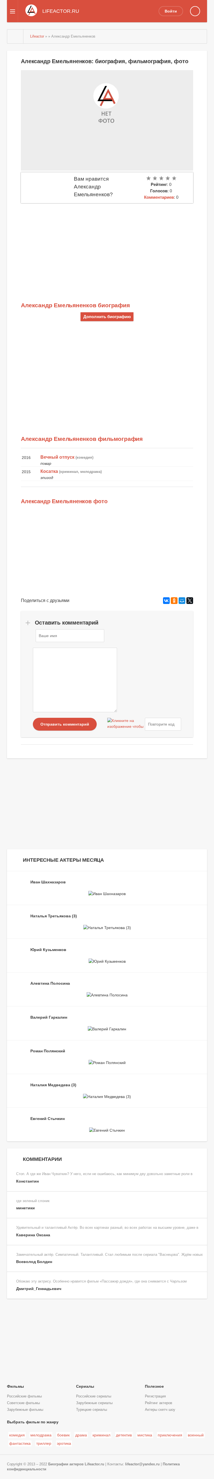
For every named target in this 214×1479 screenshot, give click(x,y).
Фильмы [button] (15, 1386)
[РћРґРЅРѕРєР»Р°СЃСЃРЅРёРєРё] (174, 600)
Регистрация (155, 1396)
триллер (43, 1443)
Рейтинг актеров (158, 1403)
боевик (63, 1435)
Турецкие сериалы (91, 1410)
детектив (124, 1435)
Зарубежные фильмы (25, 1410)
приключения (170, 1435)
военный (196, 1435)
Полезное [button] (154, 1386)
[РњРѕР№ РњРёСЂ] (182, 600)
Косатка (49, 471)
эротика (64, 1443)
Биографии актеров (66, 1464)
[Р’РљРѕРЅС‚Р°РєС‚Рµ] (166, 600)
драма (81, 1435)
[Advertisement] (107, 245)
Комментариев (159, 197)
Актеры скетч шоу (160, 1410)
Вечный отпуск (57, 457)
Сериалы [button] (85, 1386)
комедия (17, 1435)
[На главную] (15, 36)
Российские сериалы (93, 1396)
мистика (144, 1435)
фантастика (20, 1443)
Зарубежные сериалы (94, 1403)
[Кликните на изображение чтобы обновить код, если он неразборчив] (125, 724)
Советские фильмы (23, 1403)
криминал (101, 1435)
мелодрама (41, 1435)
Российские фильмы (24, 1396)
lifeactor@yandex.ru (142, 1464)
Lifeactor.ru (94, 1464)
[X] (189, 600)
